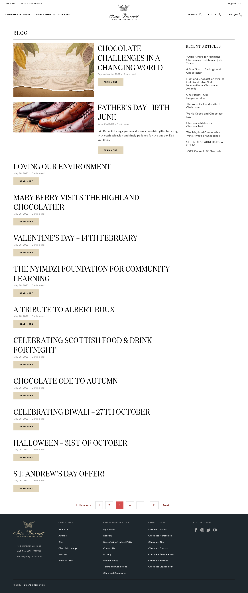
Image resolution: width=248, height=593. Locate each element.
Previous (85, 505)
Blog (60, 542)
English (232, 3)
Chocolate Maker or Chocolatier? (199, 124)
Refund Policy (110, 560)
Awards (62, 535)
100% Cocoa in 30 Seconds (203, 151)
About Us (63, 529)
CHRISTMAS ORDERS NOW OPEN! (204, 143)
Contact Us (109, 548)
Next (166, 505)
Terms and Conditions (115, 566)
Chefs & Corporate (30, 3)
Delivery (107, 535)
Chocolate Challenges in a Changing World (130, 57)
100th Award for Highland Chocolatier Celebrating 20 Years (204, 60)
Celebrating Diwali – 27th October (81, 411)
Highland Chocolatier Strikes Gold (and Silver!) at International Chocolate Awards (205, 83)
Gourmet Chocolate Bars (161, 554)
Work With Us (65, 560)
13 (154, 505)
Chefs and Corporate (114, 573)
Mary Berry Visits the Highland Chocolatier (76, 202)
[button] (19, 14)
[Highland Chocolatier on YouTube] (214, 530)
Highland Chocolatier (33, 584)
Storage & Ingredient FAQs (117, 542)
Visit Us (10, 3)
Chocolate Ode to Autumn (65, 380)
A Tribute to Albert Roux (64, 309)
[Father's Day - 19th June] (53, 117)
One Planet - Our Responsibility (197, 96)
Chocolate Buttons (158, 560)
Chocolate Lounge (68, 548)
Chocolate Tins (156, 542)
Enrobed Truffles (157, 529)
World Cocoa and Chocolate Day (204, 115)
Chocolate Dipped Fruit (160, 566)
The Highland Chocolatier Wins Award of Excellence (203, 134)
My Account (109, 529)
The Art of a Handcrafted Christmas (202, 105)
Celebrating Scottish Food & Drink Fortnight (82, 344)
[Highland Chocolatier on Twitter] (208, 530)
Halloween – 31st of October (70, 442)
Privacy (107, 554)
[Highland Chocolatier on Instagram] (202, 530)
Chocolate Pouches (158, 548)
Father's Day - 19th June (134, 112)
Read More (110, 82)
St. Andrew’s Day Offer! (58, 473)
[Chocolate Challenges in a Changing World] (53, 70)
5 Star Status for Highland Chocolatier (203, 71)
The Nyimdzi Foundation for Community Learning (91, 273)
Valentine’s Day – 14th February (75, 237)
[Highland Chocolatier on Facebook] (196, 530)
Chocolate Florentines (160, 535)
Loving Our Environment (62, 166)
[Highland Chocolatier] (124, 12)
